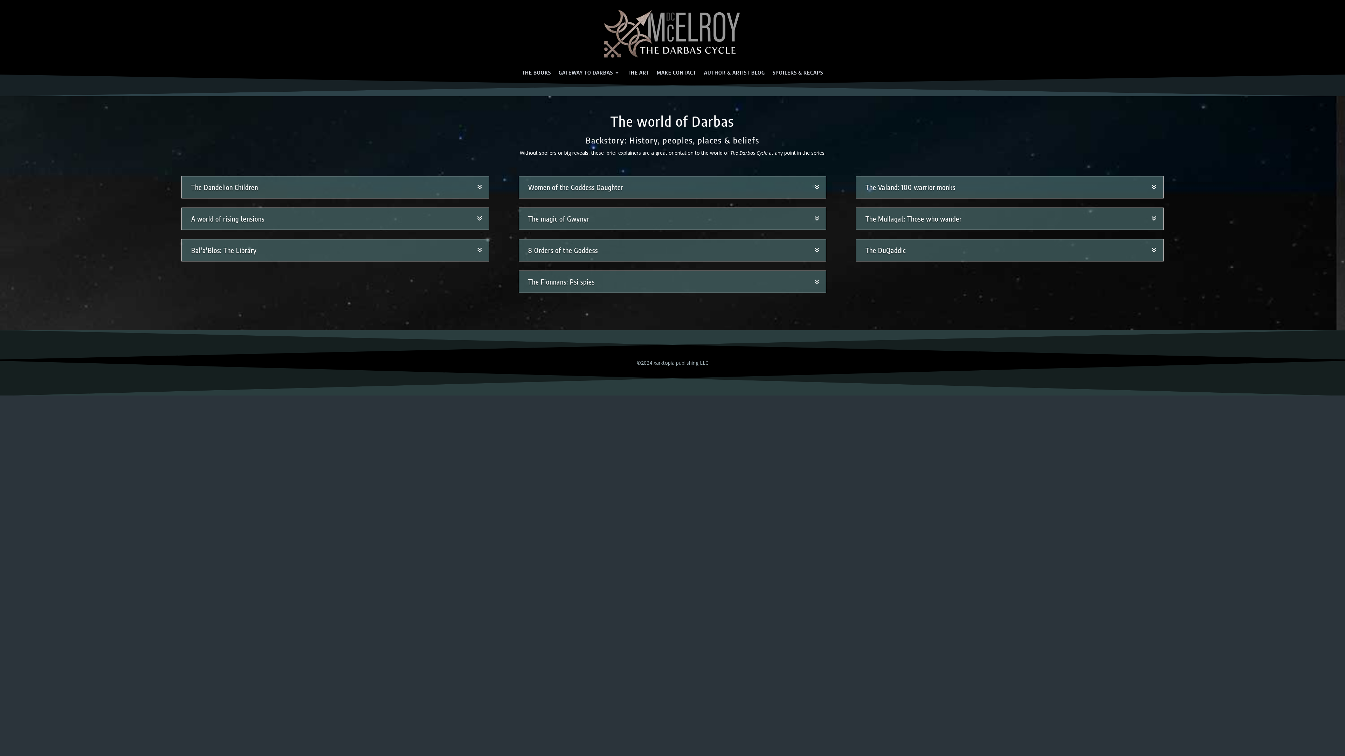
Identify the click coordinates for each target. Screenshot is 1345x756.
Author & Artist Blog (734, 72)
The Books (536, 72)
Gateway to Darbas (586, 72)
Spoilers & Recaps (798, 72)
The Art (638, 72)
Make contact (676, 72)
